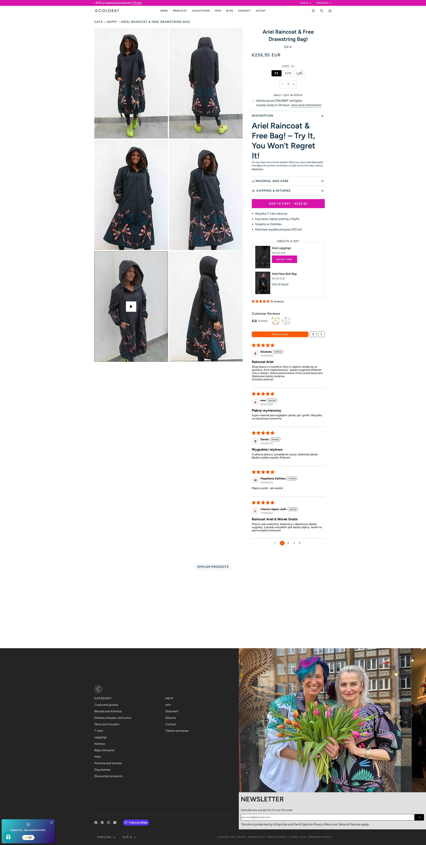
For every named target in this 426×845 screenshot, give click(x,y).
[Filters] (313, 334)
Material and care (272, 181)
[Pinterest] (102, 822)
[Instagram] (108, 822)
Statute (241, 837)
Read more (257, 169)
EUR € (304, 2)
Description (262, 115)
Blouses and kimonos (108, 711)
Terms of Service (349, 824)
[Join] (419, 817)
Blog (303, 837)
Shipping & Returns (273, 190)
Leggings (100, 737)
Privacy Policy (322, 824)
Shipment (171, 711)
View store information (306, 105)
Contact (170, 724)
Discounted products (108, 776)
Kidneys (99, 744)
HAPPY (112, 21)
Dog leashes (102, 769)
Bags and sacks (104, 750)
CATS (98, 21)
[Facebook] (95, 822)
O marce (294, 837)
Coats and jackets (106, 705)
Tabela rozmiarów (177, 731)
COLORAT (225, 837)
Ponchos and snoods (107, 763)
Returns (170, 718)
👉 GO (28, 837)
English (322, 2)
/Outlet (137, 3)
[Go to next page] (300, 543)
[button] (179, 10)
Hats (97, 757)
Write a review (280, 334)
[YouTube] (114, 822)
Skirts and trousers (106, 724)
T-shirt (98, 731)
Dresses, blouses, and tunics (112, 718)
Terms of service (277, 837)
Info (168, 705)
